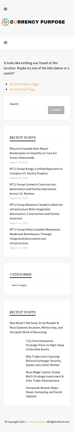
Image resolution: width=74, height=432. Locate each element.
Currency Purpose (35, 421)
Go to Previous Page (24, 84)
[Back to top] (70, 428)
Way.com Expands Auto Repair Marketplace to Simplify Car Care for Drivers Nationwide (33, 153)
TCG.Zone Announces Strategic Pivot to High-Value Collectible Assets (45, 345)
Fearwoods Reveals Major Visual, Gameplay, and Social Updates (44, 392)
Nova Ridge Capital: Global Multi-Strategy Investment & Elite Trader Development (45, 376)
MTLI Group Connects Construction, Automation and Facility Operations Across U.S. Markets (33, 188)
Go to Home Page (22, 89)
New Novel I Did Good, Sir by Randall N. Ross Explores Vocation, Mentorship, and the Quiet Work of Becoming (36, 327)
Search (14, 104)
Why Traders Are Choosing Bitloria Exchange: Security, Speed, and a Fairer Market (43, 361)
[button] (5, 9)
